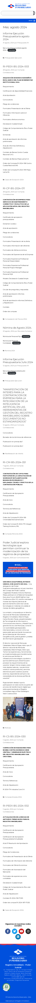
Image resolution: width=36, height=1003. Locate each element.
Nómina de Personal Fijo (12, 336)
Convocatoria (8, 100)
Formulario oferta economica (13, 119)
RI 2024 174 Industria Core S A (13, 789)
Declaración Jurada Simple (12, 124)
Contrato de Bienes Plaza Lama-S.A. (16, 159)
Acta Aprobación (9, 95)
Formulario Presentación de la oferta (16, 241)
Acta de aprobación (10, 228)
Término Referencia (10, 781)
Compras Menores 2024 (14, 534)
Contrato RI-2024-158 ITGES (13, 898)
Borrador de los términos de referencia (17, 437)
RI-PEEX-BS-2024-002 (16, 805)
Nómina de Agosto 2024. (17, 327)
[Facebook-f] (7, 931)
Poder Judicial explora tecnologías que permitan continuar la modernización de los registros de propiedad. (16, 548)
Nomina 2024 (10, 351)
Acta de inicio (8, 500)
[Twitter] (14, 931)
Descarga (12, 50)
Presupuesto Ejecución (13, 58)
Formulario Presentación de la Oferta (16, 108)
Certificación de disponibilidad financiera (17, 91)
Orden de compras (10, 311)
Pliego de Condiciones (11, 852)
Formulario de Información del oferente (17, 861)
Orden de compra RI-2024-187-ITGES (16, 902)
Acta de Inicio (8, 772)
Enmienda (6, 135)
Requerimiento (8, 86)
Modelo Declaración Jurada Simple (15, 278)
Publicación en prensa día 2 (13, 446)
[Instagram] (28, 931)
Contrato (6, 307)
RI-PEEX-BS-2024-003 (16, 66)
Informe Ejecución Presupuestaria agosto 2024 (16, 36)
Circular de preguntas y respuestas (15, 289)
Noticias (8, 728)
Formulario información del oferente (16, 246)
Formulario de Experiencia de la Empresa (18, 254)
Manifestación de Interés (14, 454)
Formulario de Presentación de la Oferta (17, 856)
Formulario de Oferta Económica (15, 865)
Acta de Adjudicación (10, 513)
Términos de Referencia (11, 509)
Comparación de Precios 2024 (16, 319)
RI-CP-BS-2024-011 (14, 188)
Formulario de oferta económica (15, 250)
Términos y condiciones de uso (14, 978)
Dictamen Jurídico (9, 224)
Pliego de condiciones (11, 104)
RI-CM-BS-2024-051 (14, 462)
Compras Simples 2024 (13, 797)
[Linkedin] (18, 936)
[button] (31, 21)
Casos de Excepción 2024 (14, 180)
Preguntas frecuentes (22, 980)
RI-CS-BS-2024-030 (14, 736)
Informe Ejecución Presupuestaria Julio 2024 (18, 361)
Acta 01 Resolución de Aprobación (15, 843)
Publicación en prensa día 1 (13, 442)
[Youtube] (21, 931)
